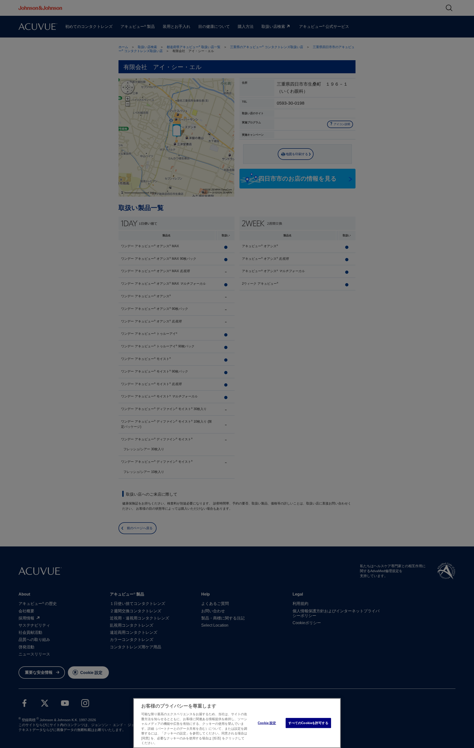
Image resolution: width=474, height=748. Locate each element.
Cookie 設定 (267, 723)
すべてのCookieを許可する (308, 723)
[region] (237, 723)
